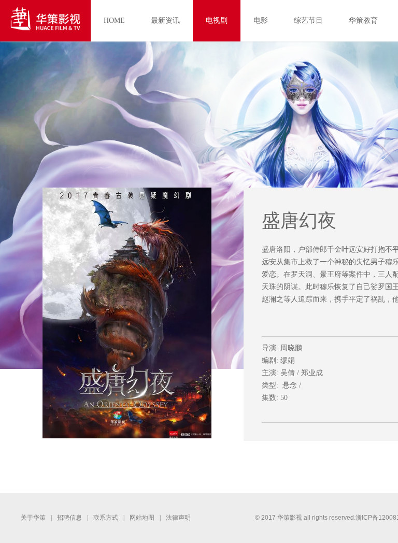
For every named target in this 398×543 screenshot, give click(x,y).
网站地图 (142, 517)
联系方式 (105, 517)
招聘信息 (69, 517)
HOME (114, 20)
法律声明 (178, 517)
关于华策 (33, 517)
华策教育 (363, 20)
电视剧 (217, 20)
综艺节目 (308, 20)
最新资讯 (165, 20)
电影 (260, 20)
